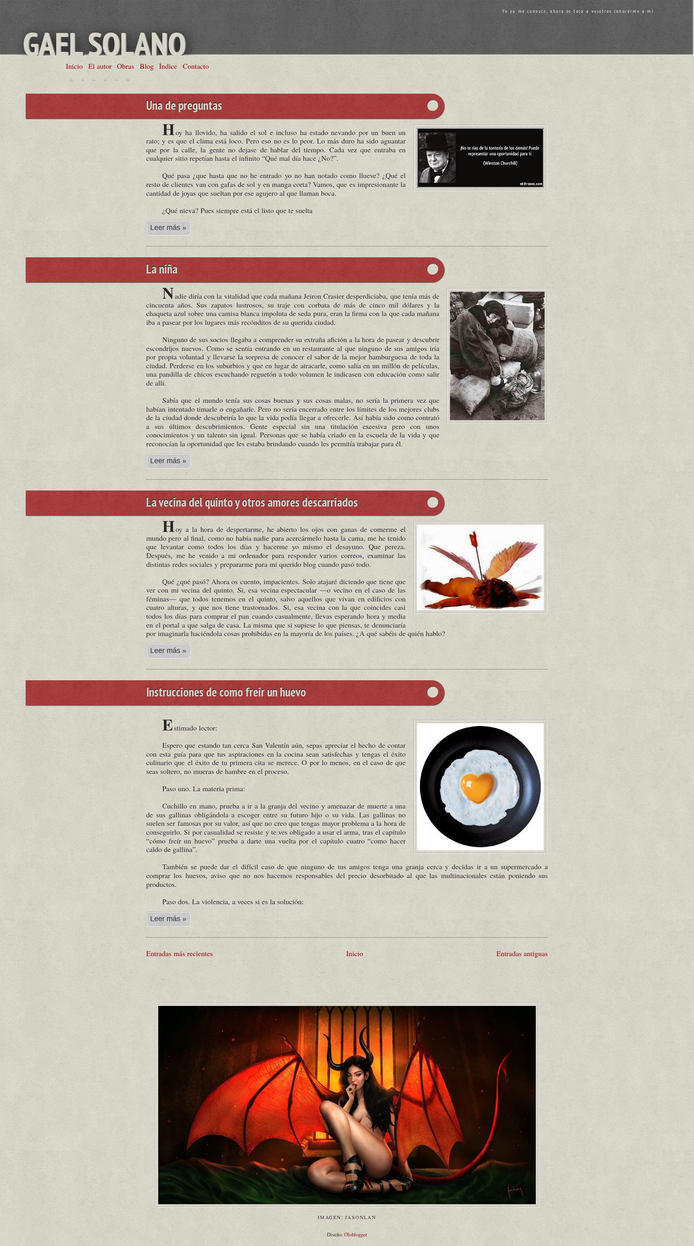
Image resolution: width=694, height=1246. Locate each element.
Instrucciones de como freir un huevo (226, 692)
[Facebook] (82, 79)
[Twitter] (71, 79)
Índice (168, 66)
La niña (162, 269)
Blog (147, 66)
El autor (100, 66)
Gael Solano (104, 43)
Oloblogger (355, 1234)
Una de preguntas (184, 106)
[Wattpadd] (116, 79)
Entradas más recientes (179, 953)
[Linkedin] (105, 79)
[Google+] (94, 79)
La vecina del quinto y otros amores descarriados (252, 503)
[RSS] (127, 79)
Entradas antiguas (522, 953)
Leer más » (168, 228)
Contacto (196, 66)
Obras (125, 66)
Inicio (74, 66)
